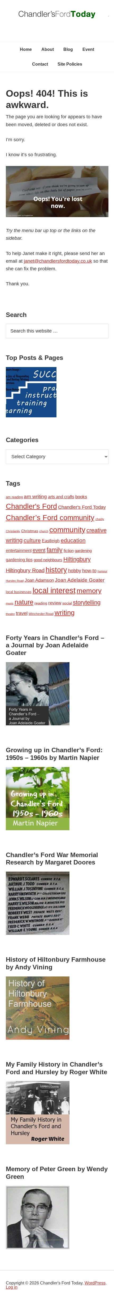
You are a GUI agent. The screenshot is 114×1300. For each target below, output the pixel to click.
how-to (89, 570)
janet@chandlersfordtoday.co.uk (58, 261)
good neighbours (48, 560)
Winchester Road (41, 614)
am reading (14, 497)
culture (32, 540)
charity (99, 519)
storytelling (86, 602)
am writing (35, 496)
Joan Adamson (39, 580)
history (56, 570)
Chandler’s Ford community (50, 518)
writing (64, 612)
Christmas (29, 531)
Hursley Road (15, 580)
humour (102, 571)
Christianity (13, 531)
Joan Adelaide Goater (79, 580)
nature (24, 602)
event (39, 550)
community (67, 530)
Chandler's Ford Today (57, 16)
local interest (54, 590)
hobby (74, 570)
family (55, 549)
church (43, 531)
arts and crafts (61, 497)
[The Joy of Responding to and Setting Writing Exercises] (31, 393)
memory (89, 590)
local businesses (19, 592)
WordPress (95, 1283)
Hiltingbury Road (25, 570)
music (10, 603)
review (54, 602)
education (73, 540)
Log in (11, 1287)
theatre (10, 613)
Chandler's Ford (31, 506)
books (81, 496)
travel (22, 613)
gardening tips (19, 560)
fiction (69, 550)
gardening (83, 551)
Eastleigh (51, 540)
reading (40, 603)
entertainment (19, 550)
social (67, 603)
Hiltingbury (77, 559)
